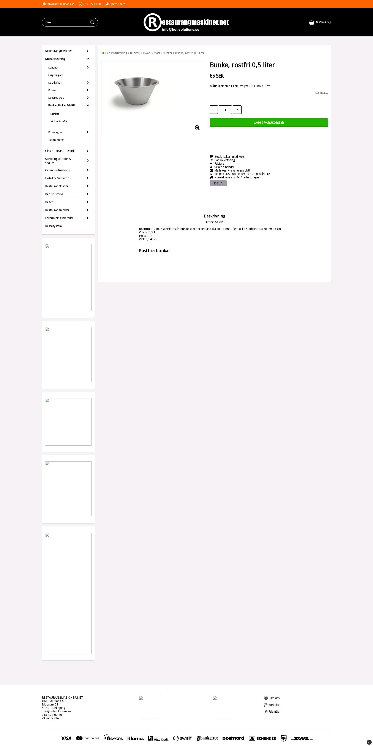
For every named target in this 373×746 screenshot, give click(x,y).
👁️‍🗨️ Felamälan (272, 711)
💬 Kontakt (271, 705)
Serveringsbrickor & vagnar (58, 160)
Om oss (272, 698)
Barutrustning (54, 194)
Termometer (56, 139)
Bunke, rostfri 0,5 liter (189, 53)
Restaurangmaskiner (58, 51)
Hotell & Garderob (57, 178)
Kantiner (53, 67)
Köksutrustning (55, 59)
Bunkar (55, 113)
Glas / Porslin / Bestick (60, 151)
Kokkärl (52, 90)
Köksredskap (56, 97)
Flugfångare (55, 75)
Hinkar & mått (59, 121)
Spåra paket (117, 4)
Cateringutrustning (57, 170)
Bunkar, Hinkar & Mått (61, 105)
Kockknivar (55, 82)
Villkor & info (50, 718)
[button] (320, 22)
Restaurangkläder (56, 186)
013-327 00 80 (52, 714)
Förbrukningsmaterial (59, 218)
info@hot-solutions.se (56, 711)
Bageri (49, 202)
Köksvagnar (55, 132)
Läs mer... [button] (321, 92)
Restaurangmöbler (57, 210)
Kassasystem (53, 226)
